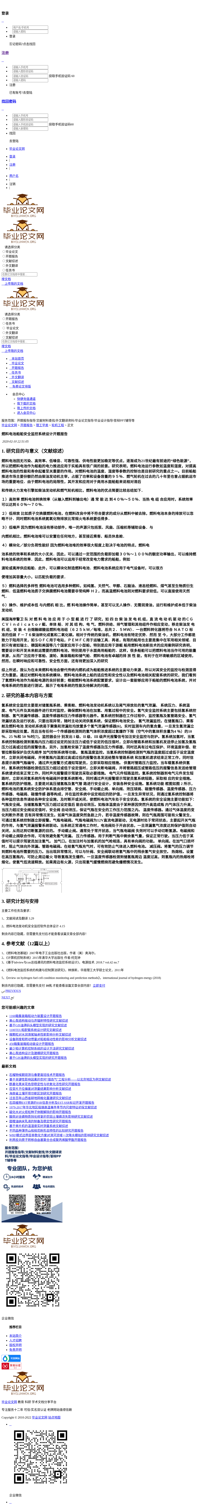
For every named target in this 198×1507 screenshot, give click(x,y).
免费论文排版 (20, 386)
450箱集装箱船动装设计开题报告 (31, 1044)
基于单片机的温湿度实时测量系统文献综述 (38, 1126)
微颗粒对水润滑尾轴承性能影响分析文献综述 (40, 1034)
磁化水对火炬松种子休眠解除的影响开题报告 (40, 1112)
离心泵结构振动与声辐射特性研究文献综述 (38, 1020)
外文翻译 (12, 265)
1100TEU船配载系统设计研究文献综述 (35, 1030)
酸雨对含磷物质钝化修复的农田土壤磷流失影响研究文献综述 (51, 1116)
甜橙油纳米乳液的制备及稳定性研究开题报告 (40, 1121)
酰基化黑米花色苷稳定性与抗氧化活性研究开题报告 (44, 1084)
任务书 (10, 270)
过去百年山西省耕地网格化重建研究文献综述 (40, 1098)
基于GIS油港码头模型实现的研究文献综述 (38, 1025)
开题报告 (12, 256)
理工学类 (42, 425)
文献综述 (12, 261)
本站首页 (16, 358)
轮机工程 (58, 425)
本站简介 (15, 1335)
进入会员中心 (26, 412)
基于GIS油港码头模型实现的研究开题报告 (38, 1057)
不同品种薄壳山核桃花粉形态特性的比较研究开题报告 (46, 1130)
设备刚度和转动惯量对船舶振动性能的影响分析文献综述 (48, 1039)
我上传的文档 (26, 408)
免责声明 (15, 1349)
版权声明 (15, 1345)
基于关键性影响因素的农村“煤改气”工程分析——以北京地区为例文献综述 (60, 1079)
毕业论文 (12, 251)
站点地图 (54, 1417)
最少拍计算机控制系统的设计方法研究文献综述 (41, 1048)
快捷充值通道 (26, 399)
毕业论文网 (9, 425)
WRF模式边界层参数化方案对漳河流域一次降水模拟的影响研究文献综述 (59, 1135)
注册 (5, 53)
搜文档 (6, 279)
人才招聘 (15, 1340)
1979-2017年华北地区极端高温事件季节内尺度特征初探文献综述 (53, 1107)
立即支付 (99, 985)
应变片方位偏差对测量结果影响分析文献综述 (40, 1088)
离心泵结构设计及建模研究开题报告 (34, 1053)
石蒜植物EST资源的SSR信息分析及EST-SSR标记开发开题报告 (51, 1102)
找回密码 (9, 101)
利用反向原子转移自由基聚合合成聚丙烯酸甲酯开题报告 (48, 1140)
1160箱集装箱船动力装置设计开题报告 (35, 1016)
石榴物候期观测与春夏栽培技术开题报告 (37, 1074)
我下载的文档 (26, 403)
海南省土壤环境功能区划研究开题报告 (35, 1093)
